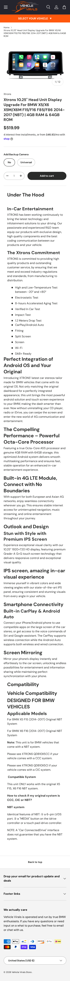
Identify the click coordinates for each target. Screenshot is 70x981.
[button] (64, 7)
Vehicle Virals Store (22, 972)
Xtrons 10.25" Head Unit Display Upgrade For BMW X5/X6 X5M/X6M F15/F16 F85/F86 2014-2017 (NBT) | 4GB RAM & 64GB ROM (35, 33)
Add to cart (47, 175)
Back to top (35, 862)
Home (7, 27)
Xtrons (7, 94)
